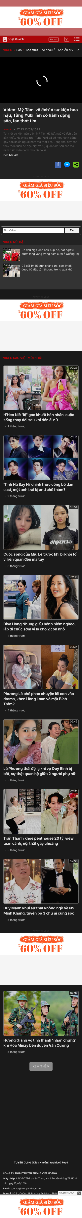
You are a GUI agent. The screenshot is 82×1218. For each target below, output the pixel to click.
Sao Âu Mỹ (65, 50)
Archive (55, 1162)
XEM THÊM (40, 1066)
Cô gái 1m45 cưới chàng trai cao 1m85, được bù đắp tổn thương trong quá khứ (38, 267)
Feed (65, 1162)
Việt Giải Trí (16, 39)
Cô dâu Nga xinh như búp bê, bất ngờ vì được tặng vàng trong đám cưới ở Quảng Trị (41, 252)
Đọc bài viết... (11, 155)
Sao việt (8, 129)
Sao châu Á (48, 50)
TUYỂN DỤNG (22, 1162)
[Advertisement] (41, 1116)
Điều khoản (40, 1162)
